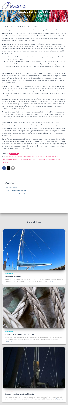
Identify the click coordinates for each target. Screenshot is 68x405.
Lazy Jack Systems (11, 187)
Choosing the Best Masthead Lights (16, 194)
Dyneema (19, 156)
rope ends (34, 159)
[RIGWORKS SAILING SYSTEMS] (14, 5)
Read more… (51, 281)
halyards (44, 156)
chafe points (12, 156)
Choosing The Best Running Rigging (16, 190)
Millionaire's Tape (53, 156)
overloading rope (17, 159)
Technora (5, 162)
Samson (58, 159)
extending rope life (37, 156)
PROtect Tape (27, 159)
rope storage (41, 159)
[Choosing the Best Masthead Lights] (34, 367)
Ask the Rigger (14, 153)
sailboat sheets (50, 159)
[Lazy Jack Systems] (34, 249)
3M (7, 156)
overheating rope (7, 159)
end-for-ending (27, 156)
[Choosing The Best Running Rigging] (34, 307)
